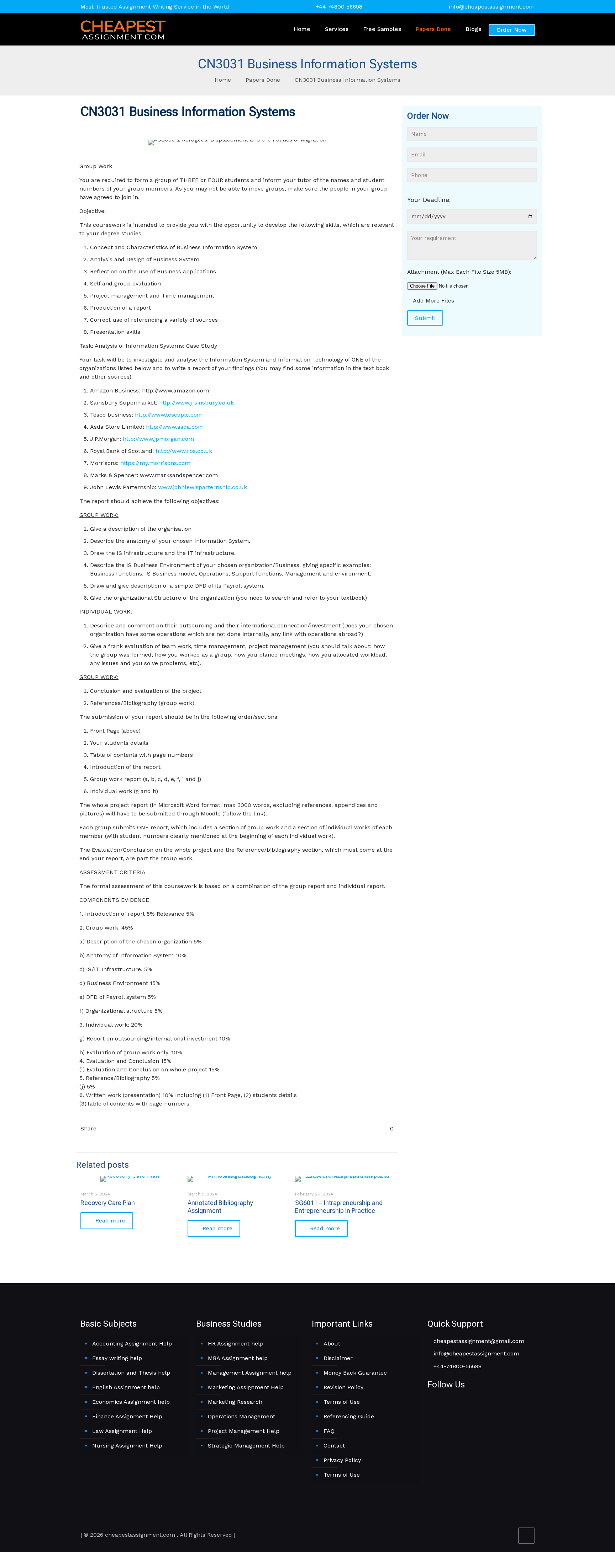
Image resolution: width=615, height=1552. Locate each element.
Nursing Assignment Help (127, 1445)
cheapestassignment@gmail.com (478, 1341)
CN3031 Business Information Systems (347, 79)
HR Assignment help (235, 1343)
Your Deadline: (429, 199)
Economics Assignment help (131, 1401)
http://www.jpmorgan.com (158, 438)
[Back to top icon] (526, 1535)
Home (223, 79)
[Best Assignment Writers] (123, 29)
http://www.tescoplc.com (169, 414)
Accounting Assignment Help (132, 1343)
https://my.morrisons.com (155, 463)
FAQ (329, 1431)
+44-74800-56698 (457, 1366)
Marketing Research (235, 1401)
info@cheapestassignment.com (492, 6)
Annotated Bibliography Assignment (220, 1206)
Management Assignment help (249, 1372)
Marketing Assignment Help (246, 1387)
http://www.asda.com (175, 426)
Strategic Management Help (246, 1445)
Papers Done (263, 79)
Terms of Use (342, 1401)
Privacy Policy (342, 1460)
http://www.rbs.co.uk (184, 451)
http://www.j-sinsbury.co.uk (196, 402)
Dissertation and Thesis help (131, 1372)
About (332, 1343)
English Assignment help (126, 1387)
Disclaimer (338, 1358)
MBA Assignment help (238, 1358)
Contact (334, 1445)
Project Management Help (243, 1431)
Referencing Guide (349, 1416)
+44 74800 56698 (339, 6)
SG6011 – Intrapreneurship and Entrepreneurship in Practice (339, 1206)
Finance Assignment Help (127, 1416)
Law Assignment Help (122, 1431)
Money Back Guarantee (355, 1372)
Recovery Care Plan (107, 1202)
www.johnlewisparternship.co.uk (202, 487)
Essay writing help (117, 1358)
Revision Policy (343, 1387)
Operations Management (241, 1416)
